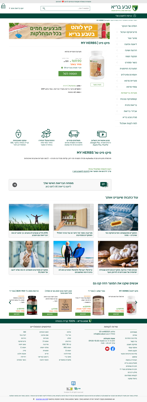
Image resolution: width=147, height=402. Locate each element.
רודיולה (23, 357)
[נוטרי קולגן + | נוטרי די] (131, 305)
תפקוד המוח (131, 56)
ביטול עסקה (132, 378)
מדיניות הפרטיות (42, 399)
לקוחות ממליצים (131, 375)
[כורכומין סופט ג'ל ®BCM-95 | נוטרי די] (65, 305)
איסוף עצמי (133, 347)
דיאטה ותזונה (130, 44)
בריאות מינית (131, 105)
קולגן (69, 338)
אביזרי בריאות (130, 111)
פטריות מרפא (130, 80)
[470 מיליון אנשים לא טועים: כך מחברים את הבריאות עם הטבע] (29, 230)
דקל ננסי (23, 335)
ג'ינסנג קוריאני (43, 357)
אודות (135, 335)
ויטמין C (23, 347)
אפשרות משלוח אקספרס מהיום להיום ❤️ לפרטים (73, 2)
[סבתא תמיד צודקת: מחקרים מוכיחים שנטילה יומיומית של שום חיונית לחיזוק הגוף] (118, 267)
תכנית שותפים (131, 366)
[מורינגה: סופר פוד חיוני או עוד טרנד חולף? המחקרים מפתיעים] (73, 230)
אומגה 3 (45, 341)
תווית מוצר (97, 84)
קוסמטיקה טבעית (128, 99)
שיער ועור (132, 38)
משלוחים (133, 332)
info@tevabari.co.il (102, 334)
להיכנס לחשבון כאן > (81, 171)
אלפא (69, 332)
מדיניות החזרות (131, 338)
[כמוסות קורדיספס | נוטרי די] (32, 305)
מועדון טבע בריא (131, 363)
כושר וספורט (131, 62)
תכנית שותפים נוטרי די (128, 369)
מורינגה (45, 344)
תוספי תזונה (44, 360)
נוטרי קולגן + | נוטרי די (129, 291)
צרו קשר (133, 341)
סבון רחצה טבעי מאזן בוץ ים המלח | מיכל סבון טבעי (91, 292)
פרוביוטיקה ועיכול (128, 32)
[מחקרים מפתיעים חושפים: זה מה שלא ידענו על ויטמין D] (29, 267)
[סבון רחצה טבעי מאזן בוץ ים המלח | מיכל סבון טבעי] (98, 306)
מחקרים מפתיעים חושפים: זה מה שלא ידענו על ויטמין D (29, 271)
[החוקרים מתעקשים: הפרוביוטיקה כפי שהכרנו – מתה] (118, 230)
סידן (24, 351)
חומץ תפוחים (44, 332)
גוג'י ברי (68, 335)
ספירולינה (67, 354)
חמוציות (45, 351)
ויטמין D (68, 351)
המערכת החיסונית (128, 68)
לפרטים (116, 314)
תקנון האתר (132, 351)
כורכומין (68, 341)
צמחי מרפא (131, 86)
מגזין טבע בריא (130, 117)
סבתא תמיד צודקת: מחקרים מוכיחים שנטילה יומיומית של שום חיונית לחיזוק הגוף (118, 271)
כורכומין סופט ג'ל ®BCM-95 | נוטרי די (57, 291)
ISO (24, 332)
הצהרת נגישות (131, 360)
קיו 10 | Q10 (66, 344)
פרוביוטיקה (22, 341)
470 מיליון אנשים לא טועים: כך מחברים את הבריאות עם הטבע (29, 234)
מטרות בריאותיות (129, 92)
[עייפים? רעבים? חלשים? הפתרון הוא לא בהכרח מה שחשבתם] (73, 267)
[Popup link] (97, 65)
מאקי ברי (68, 357)
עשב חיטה (22, 344)
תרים (46, 354)
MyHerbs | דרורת (69, 86)
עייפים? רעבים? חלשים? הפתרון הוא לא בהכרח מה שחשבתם (75, 271)
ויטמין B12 (67, 347)
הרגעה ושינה (131, 50)
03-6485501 (104, 331)
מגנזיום (45, 338)
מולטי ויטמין (44, 347)
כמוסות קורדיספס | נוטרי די (28, 291)
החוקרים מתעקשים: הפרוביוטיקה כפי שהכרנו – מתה (121, 234)
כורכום (23, 338)
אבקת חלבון (22, 354)
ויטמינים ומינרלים (129, 74)
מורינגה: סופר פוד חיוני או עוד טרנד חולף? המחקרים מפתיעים (74, 234)
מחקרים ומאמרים (65, 360)
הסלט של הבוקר (129, 26)
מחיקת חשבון (132, 344)
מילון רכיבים (132, 372)
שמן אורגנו (44, 335)
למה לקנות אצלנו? (128, 123)
